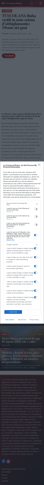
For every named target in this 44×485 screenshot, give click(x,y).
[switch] (35, 209)
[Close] (40, 165)
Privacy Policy (34, 319)
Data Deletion (10, 319)
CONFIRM (13, 312)
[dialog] (22, 242)
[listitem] (22, 203)
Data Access (22, 319)
